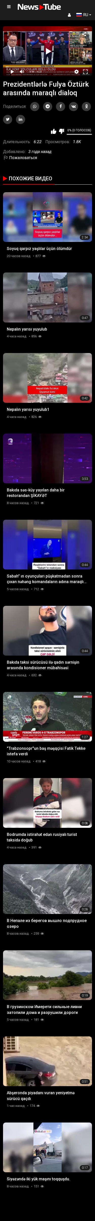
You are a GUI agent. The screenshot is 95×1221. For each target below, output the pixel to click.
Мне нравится (53, 131)
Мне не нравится (61, 131)
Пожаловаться (22, 157)
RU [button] (85, 14)
